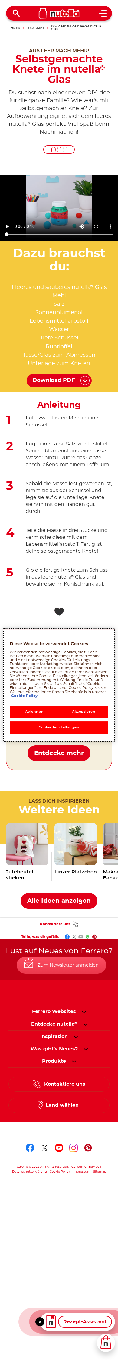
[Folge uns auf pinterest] (88, 1148)
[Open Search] (16, 13)
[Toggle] (39, 1321)
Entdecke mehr (59, 753)
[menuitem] (54, 1024)
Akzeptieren (83, 711)
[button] (84, 1011)
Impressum (81, 1171)
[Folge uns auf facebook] (30, 1148)
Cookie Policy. (24, 696)
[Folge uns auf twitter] (44, 1148)
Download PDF (53, 380)
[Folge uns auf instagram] (73, 1148)
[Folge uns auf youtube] (59, 1148)
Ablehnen (34, 711)
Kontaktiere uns (55, 924)
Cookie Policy (60, 1171)
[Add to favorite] (59, 612)
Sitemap (99, 1171)
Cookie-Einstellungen (59, 727)
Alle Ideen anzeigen (59, 901)
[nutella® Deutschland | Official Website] (59, 13)
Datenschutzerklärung (29, 1171)
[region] (59, 685)
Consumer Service (85, 1166)
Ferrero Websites (54, 1011)
